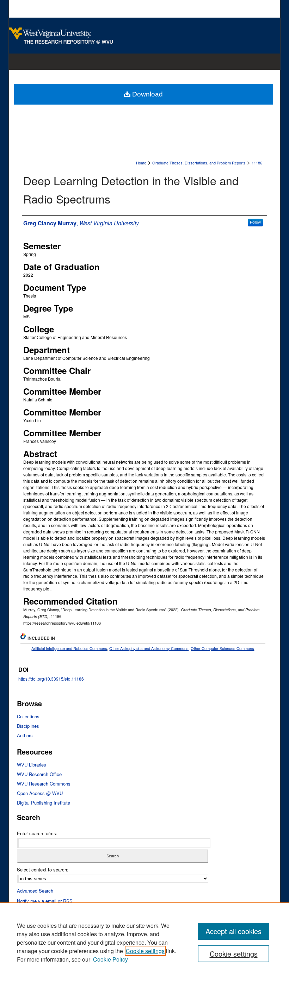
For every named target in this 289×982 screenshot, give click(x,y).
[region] (144, 942)
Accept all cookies (233, 931)
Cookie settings (145, 951)
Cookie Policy (110, 959)
